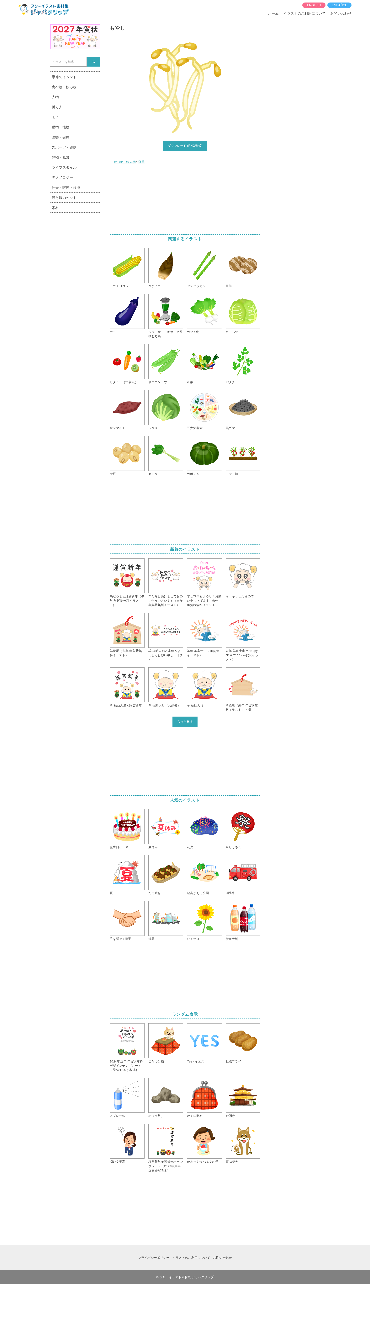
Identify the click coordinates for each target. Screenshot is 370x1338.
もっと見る (185, 721)
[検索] (93, 62)
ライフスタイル (64, 167)
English (314, 5)
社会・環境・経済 (66, 187)
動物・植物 (61, 126)
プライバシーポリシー (154, 1257)
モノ (55, 116)
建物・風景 (61, 157)
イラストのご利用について (304, 13)
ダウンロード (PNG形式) (184, 145)
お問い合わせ (341, 13)
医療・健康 (61, 136)
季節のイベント (64, 76)
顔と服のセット (64, 197)
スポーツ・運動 (64, 147)
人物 (55, 96)
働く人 (57, 106)
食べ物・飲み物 (125, 162)
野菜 (141, 162)
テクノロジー (62, 177)
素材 (55, 207)
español (339, 5)
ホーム (273, 13)
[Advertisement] (185, 200)
